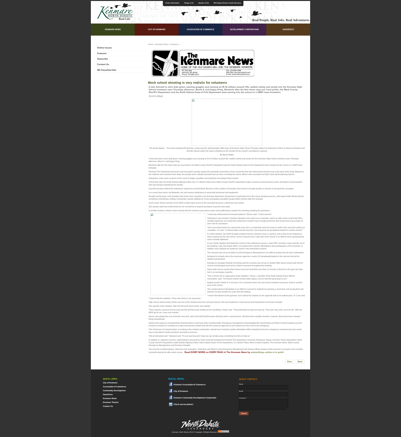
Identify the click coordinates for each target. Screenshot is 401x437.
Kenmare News (113, 29)
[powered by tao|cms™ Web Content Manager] (223, 432)
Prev (289, 361)
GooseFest (288, 29)
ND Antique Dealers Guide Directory (227, 3)
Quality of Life (203, 3)
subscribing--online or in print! (267, 352)
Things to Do (189, 3)
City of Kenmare (156, 29)
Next (300, 361)
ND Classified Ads (106, 70)
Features (102, 53)
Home (150, 44)
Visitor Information (172, 3)
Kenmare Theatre (111, 402)
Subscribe (102, 59)
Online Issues (104, 47)
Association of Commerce (200, 29)
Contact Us (103, 64)
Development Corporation (244, 29)
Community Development (114, 390)
